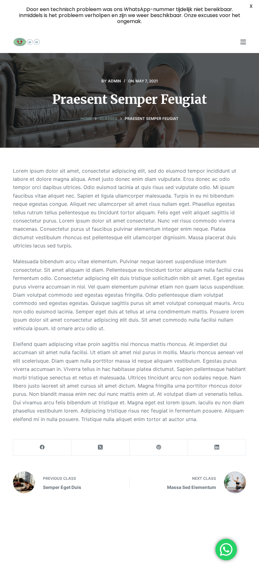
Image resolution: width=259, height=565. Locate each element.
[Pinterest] (159, 447)
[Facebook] (42, 447)
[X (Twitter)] (100, 447)
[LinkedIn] (217, 447)
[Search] (231, 42)
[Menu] (243, 42)
